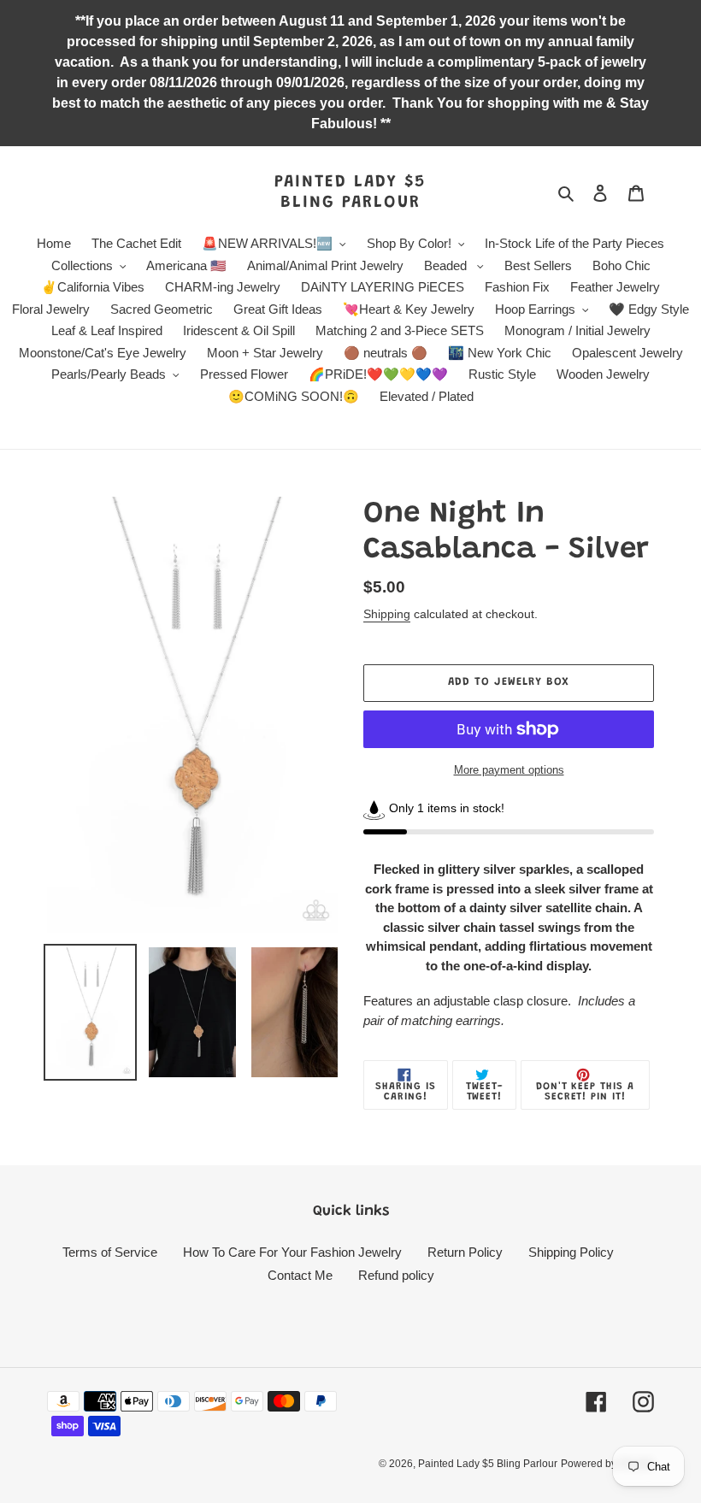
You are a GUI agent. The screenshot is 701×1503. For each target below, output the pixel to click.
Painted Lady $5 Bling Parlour (350, 192)
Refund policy (396, 1275)
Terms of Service (109, 1252)
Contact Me (300, 1275)
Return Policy (465, 1252)
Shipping (386, 614)
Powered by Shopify (607, 1464)
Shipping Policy (571, 1252)
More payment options (509, 769)
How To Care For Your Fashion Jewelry (292, 1252)
